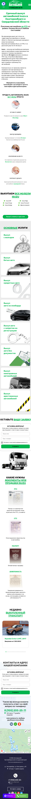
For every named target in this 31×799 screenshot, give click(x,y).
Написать (10, 796)
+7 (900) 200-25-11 (15, 8)
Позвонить (22, 796)
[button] (15, 217)
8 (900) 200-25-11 (15, 710)
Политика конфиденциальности (15, 762)
